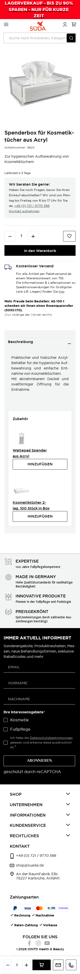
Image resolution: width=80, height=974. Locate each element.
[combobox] (40, 38)
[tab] (40, 343)
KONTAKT (20, 846)
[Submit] (71, 38)
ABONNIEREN (39, 761)
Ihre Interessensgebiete (24, 712)
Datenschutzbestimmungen (51, 738)
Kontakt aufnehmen (24, 211)
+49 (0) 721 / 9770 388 (32, 206)
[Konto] (64, 24)
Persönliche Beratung (58, 965)
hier (61, 292)
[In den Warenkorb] (41, 965)
